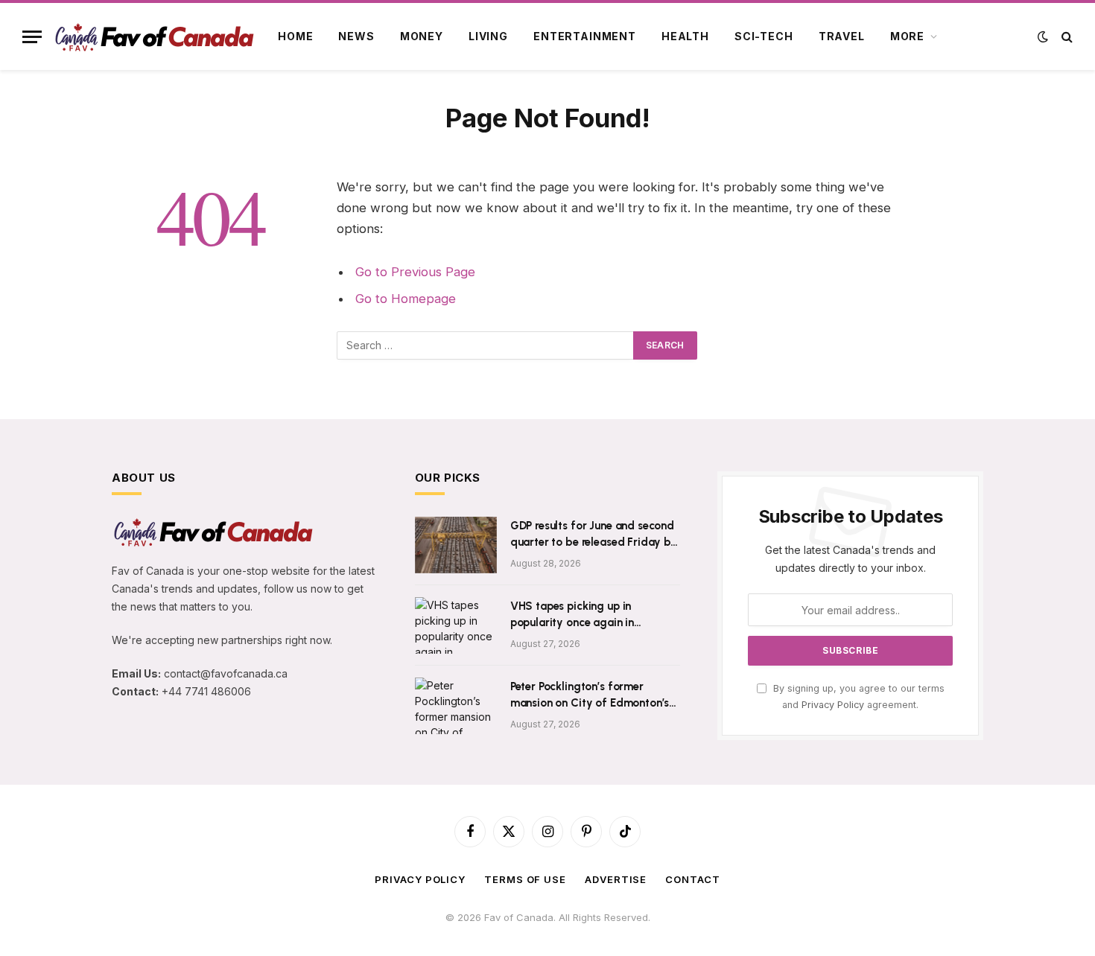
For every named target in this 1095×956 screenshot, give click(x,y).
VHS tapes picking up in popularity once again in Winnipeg (572, 615)
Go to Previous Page (415, 271)
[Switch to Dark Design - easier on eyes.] (1043, 36)
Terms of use (525, 879)
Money (421, 36)
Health (685, 36)
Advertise (616, 879)
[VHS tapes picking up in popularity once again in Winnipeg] (456, 625)
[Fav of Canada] (153, 37)
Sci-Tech (763, 36)
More (907, 36)
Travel (842, 36)
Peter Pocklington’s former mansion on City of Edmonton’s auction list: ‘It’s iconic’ (590, 695)
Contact (692, 879)
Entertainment (584, 36)
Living (488, 36)
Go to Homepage (405, 298)
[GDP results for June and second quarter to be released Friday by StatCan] (456, 545)
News (356, 36)
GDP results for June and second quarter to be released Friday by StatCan (593, 534)
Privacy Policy (833, 704)
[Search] (1065, 37)
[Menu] (32, 37)
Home (295, 36)
